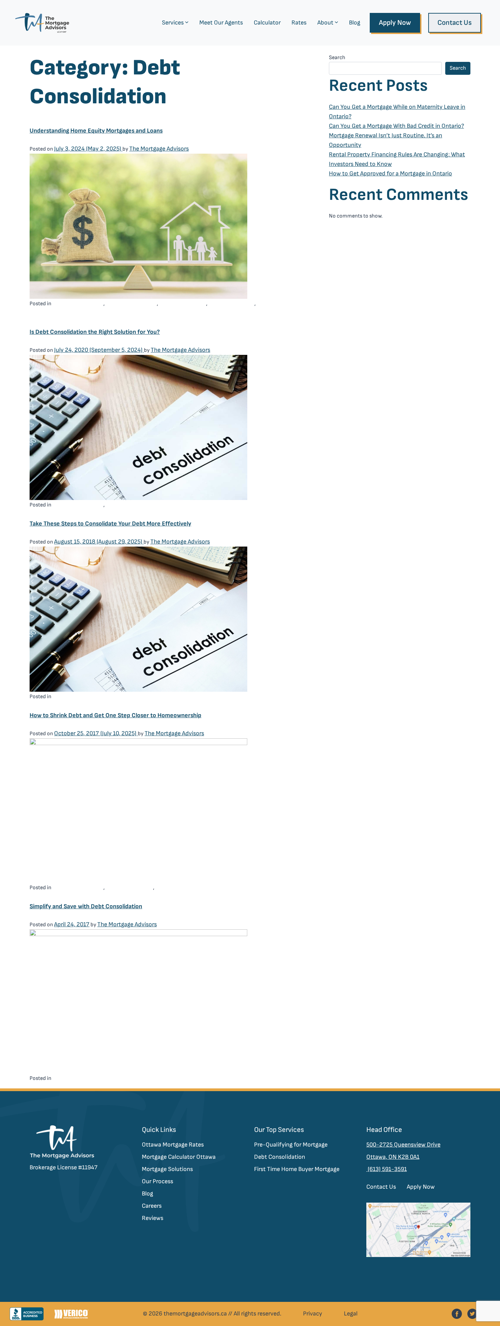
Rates (298, 22)
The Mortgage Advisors (159, 148)
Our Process (157, 1181)
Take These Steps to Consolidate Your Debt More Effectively (110, 523)
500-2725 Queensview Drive (403, 1144)
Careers (152, 1205)
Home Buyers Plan (129, 887)
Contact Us (454, 22)
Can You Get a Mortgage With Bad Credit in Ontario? (396, 126)
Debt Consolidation (131, 303)
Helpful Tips (121, 504)
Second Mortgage (231, 303)
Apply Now (395, 22)
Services (173, 22)
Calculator (267, 22)
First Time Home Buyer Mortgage (296, 1169)
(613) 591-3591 (386, 1169)
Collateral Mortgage (77, 303)
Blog (354, 22)
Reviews (152, 1218)
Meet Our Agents (221, 22)
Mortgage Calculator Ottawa (179, 1156)
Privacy (312, 1313)
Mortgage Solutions (167, 1169)
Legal (350, 1313)
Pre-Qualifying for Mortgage (291, 1144)
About (325, 22)
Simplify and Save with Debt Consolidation (86, 906)
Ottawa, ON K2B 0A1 (392, 1156)
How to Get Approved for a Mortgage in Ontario (390, 173)
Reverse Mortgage (182, 303)
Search (337, 57)
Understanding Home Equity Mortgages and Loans (96, 130)
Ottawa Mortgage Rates (173, 1144)
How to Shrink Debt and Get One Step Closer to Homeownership (115, 715)
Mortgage (167, 887)
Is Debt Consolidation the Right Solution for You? (95, 331)
